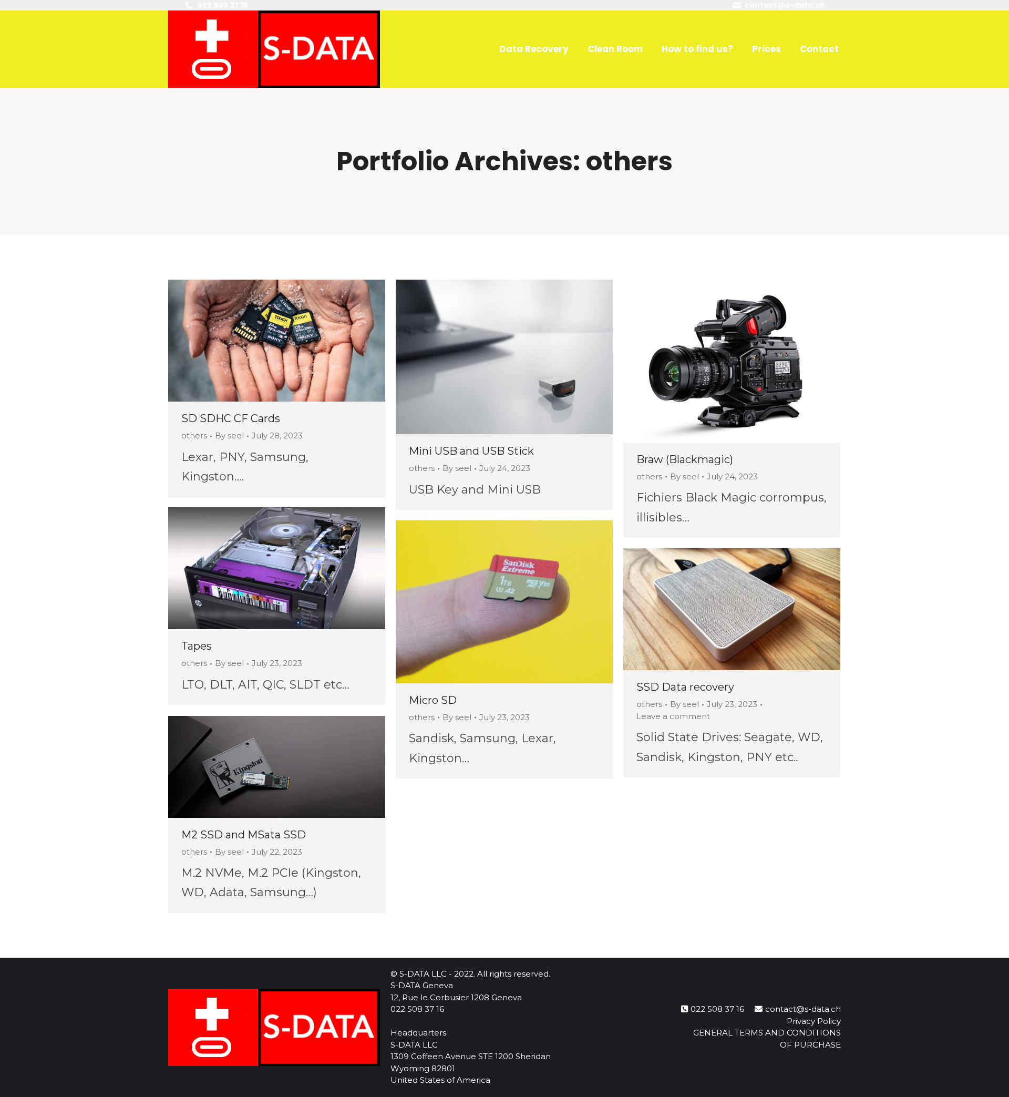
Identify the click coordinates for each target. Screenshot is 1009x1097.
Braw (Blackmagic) (684, 459)
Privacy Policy (814, 1021)
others (194, 435)
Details (291, 340)
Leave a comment (673, 716)
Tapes (196, 646)
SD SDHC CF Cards (230, 418)
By (229, 435)
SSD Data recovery (685, 687)
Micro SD (433, 700)
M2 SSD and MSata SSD (243, 834)
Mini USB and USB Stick (471, 451)
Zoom (262, 340)
